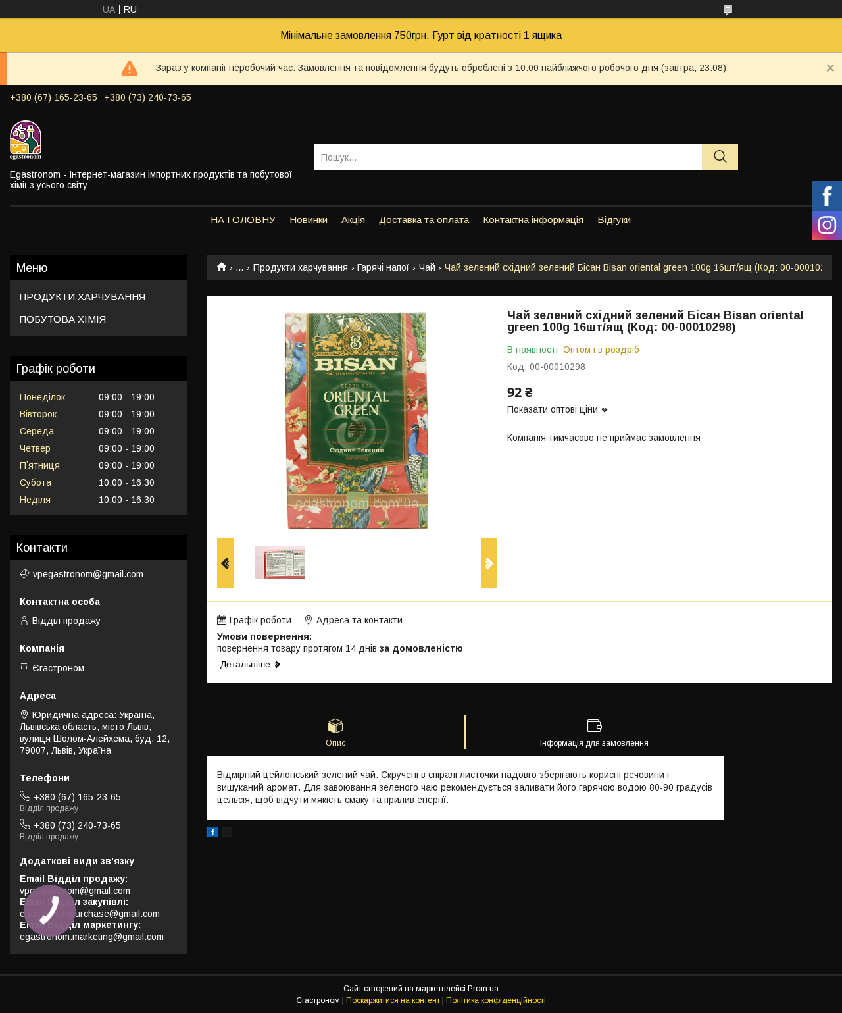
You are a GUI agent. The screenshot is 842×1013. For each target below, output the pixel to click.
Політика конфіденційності (496, 1000)
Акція (353, 219)
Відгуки (614, 219)
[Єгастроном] (154, 139)
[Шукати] (720, 157)
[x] (227, 834)
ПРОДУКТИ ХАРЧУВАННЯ (82, 296)
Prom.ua (483, 988)
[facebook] (212, 834)
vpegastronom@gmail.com (88, 574)
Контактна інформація (533, 219)
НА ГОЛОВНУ (243, 219)
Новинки (308, 219)
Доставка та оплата (424, 219)
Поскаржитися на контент (393, 1000)
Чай (427, 267)
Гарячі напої (383, 267)
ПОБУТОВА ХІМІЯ (63, 319)
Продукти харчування (300, 267)
